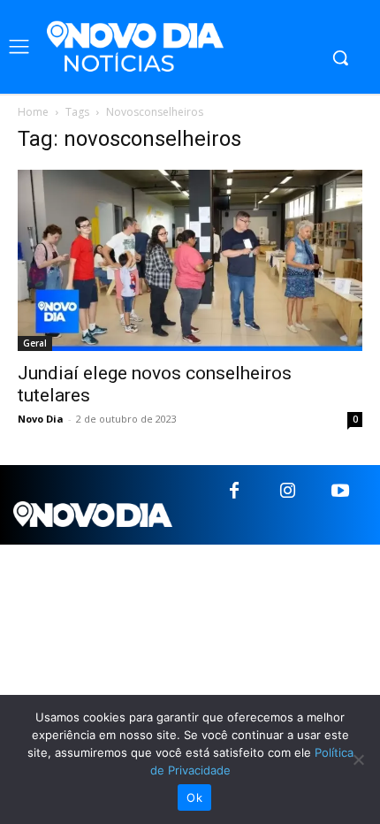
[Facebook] (234, 491)
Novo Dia (41, 418)
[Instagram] (287, 491)
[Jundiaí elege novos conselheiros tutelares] (190, 260)
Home (33, 111)
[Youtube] (340, 491)
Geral (35, 343)
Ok (194, 797)
